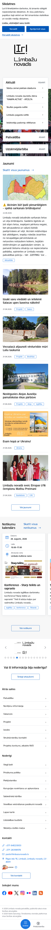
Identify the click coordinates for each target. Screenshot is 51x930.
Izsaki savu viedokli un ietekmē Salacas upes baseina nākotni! (22, 301)
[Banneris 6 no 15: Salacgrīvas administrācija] (25, 647)
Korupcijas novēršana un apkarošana (21, 788)
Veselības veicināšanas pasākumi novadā (22, 804)
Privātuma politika (11, 772)
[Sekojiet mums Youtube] (10, 893)
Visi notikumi (26, 628)
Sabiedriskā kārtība (12, 796)
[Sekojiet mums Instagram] (22, 893)
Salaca (29, 309)
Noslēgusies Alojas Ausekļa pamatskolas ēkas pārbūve (19, 395)
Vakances (7, 714)
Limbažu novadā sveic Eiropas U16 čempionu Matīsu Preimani (24, 487)
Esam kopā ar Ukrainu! (17, 441)
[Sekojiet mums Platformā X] (16, 893)
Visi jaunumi (25, 507)
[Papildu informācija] (16, 867)
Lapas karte (9, 812)
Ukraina (19, 448)
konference (21, 608)
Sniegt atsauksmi (25, 676)
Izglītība (39, 404)
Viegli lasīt (8, 764)
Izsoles (6, 729)
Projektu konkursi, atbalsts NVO (18, 745)
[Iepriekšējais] (5, 647)
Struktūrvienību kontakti (14, 737)
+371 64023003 (13, 845)
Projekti (19, 309)
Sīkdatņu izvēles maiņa (14, 828)
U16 (31, 495)
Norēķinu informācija (13, 706)
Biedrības (31, 357)
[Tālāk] (45, 647)
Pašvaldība (8, 698)
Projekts (19, 404)
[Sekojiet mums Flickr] (28, 893)
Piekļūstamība (10, 780)
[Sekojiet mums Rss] (41, 893)
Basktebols (20, 495)
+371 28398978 (13, 849)
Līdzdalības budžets (12, 820)
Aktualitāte (9, 260)
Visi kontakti (16, 875)
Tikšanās (33, 608)
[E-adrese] (7, 867)
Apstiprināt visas (37, 29)
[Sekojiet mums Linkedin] (35, 893)
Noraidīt (13, 29)
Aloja (29, 404)
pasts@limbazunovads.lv (17, 854)
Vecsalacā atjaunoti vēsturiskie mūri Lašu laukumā (25, 348)
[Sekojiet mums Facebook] (4, 893)
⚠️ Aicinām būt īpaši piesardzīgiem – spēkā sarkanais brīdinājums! (25, 206)
